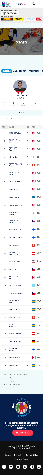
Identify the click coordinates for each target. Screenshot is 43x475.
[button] (19, 112)
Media (19, 455)
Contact (8, 455)
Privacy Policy (21, 459)
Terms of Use (32, 455)
